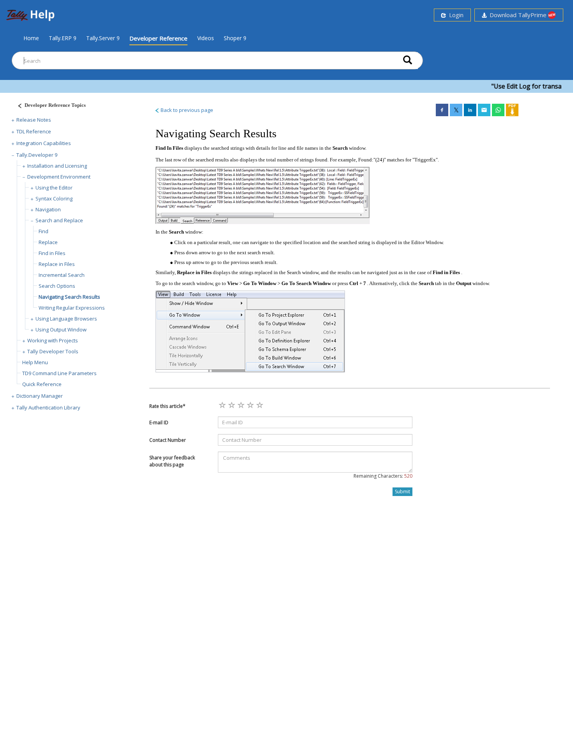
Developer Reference (158, 38)
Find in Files (52, 253)
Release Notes (33, 119)
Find (43, 231)
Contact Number (167, 440)
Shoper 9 (235, 38)
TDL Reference (33, 131)
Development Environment (58, 176)
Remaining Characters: (383, 476)
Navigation (48, 209)
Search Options (57, 285)
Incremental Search (62, 274)
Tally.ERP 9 (62, 38)
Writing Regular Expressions (72, 307)
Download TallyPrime (517, 15)
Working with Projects (52, 340)
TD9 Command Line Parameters (59, 373)
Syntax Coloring (54, 198)
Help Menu (35, 362)
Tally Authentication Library (48, 407)
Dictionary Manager (39, 395)
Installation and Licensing (57, 165)
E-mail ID (158, 422)
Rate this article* (167, 406)
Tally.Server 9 (103, 38)
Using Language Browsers (66, 318)
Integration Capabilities (43, 143)
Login (454, 15)
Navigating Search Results (69, 296)
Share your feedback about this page (172, 461)
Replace (48, 242)
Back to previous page (186, 109)
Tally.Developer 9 (36, 154)
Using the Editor (54, 187)
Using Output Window (61, 329)
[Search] (407, 60)
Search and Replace (59, 220)
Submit (402, 491)
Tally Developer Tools (52, 351)
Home (31, 38)
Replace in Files (57, 264)
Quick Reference (42, 384)
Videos (205, 38)
